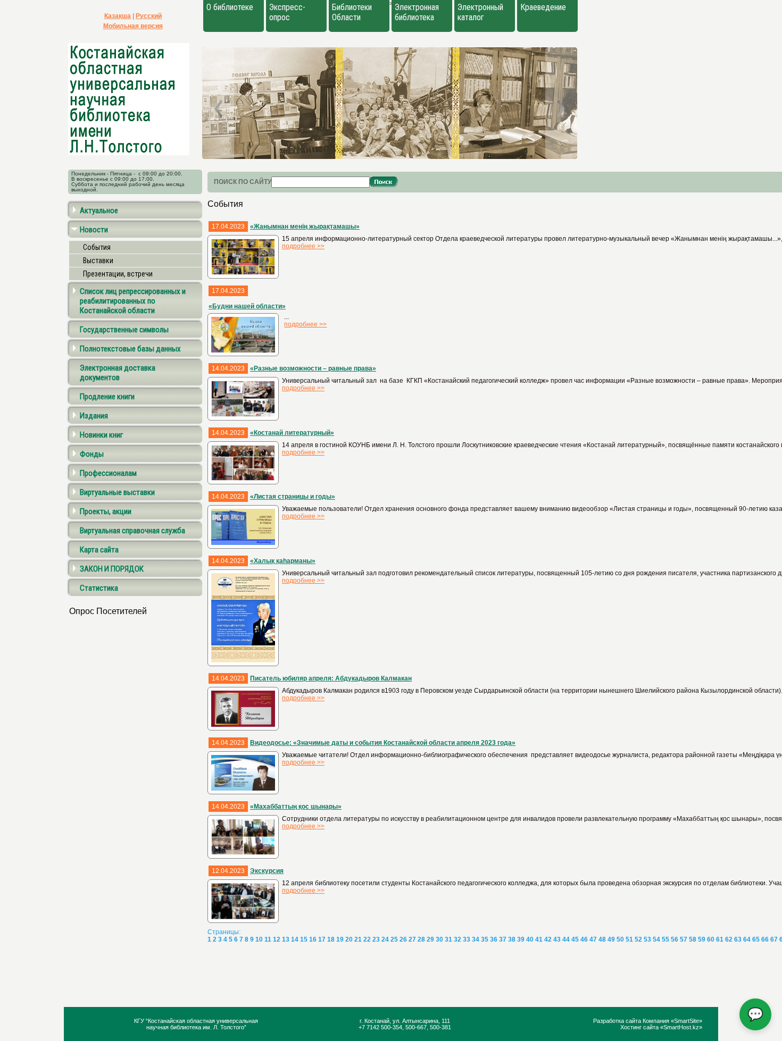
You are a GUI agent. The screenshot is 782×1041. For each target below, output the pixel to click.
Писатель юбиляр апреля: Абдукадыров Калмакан (331, 678)
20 (349, 939)
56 (674, 939)
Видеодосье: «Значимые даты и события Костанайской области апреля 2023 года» (382, 742)
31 (448, 939)
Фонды (92, 454)
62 (729, 939)
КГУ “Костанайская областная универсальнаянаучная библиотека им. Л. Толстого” (196, 1024)
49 (611, 939)
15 (303, 939)
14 (294, 939)
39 (521, 939)
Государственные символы (124, 329)
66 (765, 939)
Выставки (98, 260)
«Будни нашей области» (247, 306)
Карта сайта (99, 550)
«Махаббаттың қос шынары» (296, 806)
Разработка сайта (618, 1021)
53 (647, 939)
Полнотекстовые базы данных (130, 349)
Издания (94, 416)
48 (602, 939)
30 (439, 939)
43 (557, 939)
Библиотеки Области (352, 12)
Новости (94, 229)
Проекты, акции (105, 511)
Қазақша (117, 16)
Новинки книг (101, 435)
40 (530, 939)
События (97, 247)
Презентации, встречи (118, 274)
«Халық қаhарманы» (282, 561)
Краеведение (543, 7)
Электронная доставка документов (117, 372)
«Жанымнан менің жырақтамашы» (305, 226)
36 (493, 939)
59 (701, 939)
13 (285, 939)
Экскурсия (267, 871)
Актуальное (99, 210)
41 (539, 939)
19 (340, 939)
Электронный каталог (480, 12)
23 (376, 939)
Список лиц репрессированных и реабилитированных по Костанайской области (133, 301)
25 (394, 939)
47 (593, 939)
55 (665, 939)
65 (756, 939)
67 (774, 939)
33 (466, 939)
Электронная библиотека (417, 12)
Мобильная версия (133, 26)
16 (313, 939)
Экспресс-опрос (287, 12)
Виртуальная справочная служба (132, 530)
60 (710, 939)
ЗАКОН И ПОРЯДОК (112, 569)
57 (683, 939)
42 (548, 939)
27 (412, 939)
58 (692, 939)
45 (575, 939)
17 (322, 939)
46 (584, 939)
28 (421, 939)
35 (484, 939)
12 (276, 939)
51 (629, 939)
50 (620, 939)
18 (331, 939)
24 (385, 939)
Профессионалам (108, 473)
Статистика (99, 588)
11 (267, 939)
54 (656, 939)
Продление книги (107, 396)
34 (475, 939)
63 (738, 939)
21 (358, 939)
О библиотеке (229, 7)
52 (638, 939)
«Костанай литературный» (292, 432)
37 (502, 939)
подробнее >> (303, 246)
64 (747, 939)
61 (719, 939)
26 (403, 939)
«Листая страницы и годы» (292, 496)
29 (430, 939)
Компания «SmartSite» (672, 1021)
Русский (149, 16)
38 (511, 939)
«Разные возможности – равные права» (313, 368)
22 (367, 939)
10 (259, 939)
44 (566, 939)
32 (457, 939)
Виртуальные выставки (117, 492)
